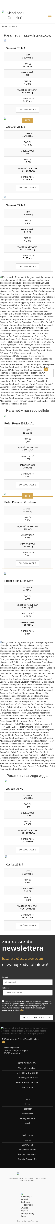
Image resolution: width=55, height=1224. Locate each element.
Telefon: (5, 988)
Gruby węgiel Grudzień (27, 1077)
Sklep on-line (27, 1113)
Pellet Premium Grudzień (27, 1082)
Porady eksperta (27, 1118)
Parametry (27, 1109)
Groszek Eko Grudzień (27, 1073)
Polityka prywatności (27, 1154)
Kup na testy (27, 1087)
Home (27, 1099)
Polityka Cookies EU (27, 1159)
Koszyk (27, 1140)
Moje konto (27, 1135)
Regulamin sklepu (27, 1149)
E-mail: (5, 977)
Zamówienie (27, 1145)
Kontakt (27, 1123)
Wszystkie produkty (27, 1068)
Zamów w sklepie (27, 109)
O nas (27, 1104)
